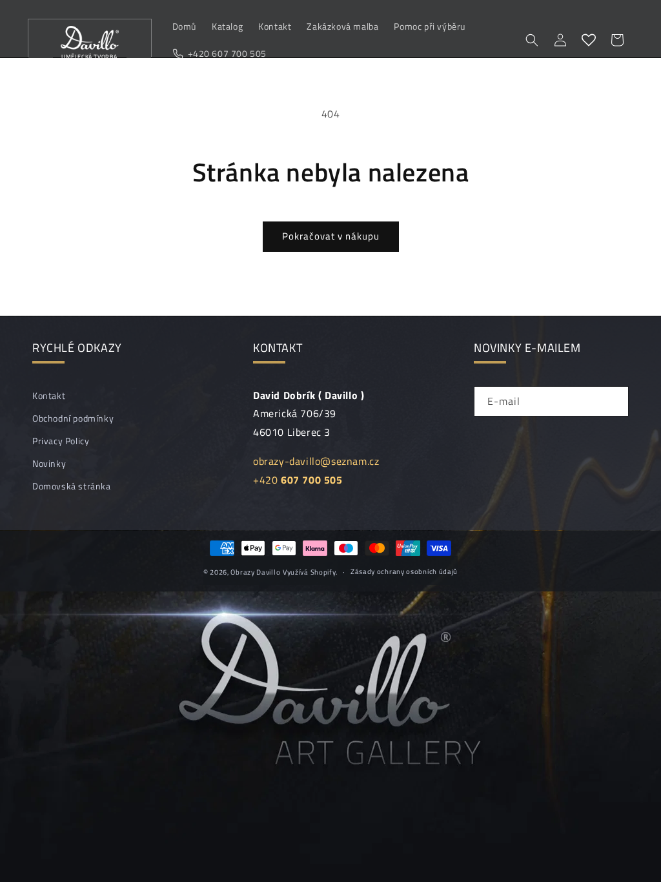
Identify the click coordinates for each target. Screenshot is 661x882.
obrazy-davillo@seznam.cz (316, 461)
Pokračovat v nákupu (331, 236)
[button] (532, 40)
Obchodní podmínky (73, 418)
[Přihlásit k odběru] (614, 401)
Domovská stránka (71, 486)
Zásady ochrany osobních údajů (404, 571)
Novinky (49, 463)
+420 (298, 479)
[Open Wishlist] (589, 40)
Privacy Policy (60, 440)
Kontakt (48, 395)
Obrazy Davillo (255, 572)
